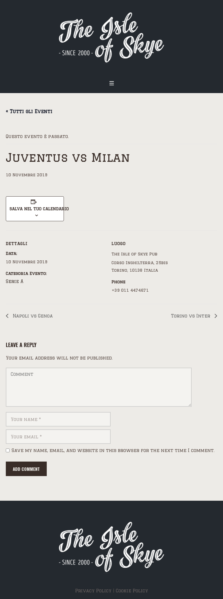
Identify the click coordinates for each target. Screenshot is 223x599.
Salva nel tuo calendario (35, 208)
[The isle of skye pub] (111, 38)
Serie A (15, 281)
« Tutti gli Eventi (29, 111)
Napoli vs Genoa (32, 315)
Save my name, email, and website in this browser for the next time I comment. (113, 450)
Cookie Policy (132, 590)
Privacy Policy (93, 590)
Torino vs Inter (191, 315)
